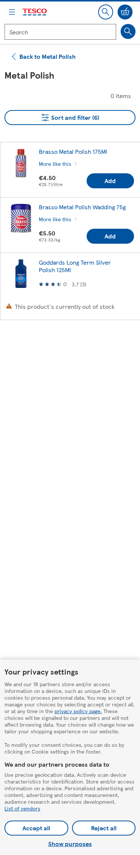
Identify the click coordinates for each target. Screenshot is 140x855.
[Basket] (125, 11)
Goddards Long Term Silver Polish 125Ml (75, 266)
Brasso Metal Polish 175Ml (73, 151)
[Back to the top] (74, 344)
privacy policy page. (78, 711)
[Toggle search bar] (105, 11)
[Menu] (11, 11)
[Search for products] (128, 31)
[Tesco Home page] (35, 12)
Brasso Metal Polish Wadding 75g (82, 207)
